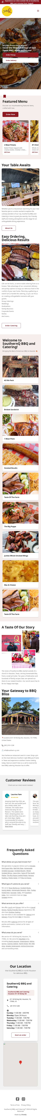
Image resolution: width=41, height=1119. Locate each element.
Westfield (22, 939)
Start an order (20, 1035)
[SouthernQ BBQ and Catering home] (7, 11)
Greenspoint (24, 941)
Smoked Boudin (20, 871)
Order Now (10, 114)
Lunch (10, 907)
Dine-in (21, 910)
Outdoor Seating (14, 912)
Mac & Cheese (26, 878)
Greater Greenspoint (13, 946)
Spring (4, 944)
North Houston (14, 941)
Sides (19, 893)
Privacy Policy (26, 1105)
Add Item (7, 152)
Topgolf (30, 3)
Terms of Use (15, 1105)
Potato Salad (13, 878)
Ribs (28, 890)
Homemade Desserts (19, 890)
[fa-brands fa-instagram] (23, 1099)
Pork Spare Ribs (7, 868)
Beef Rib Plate (18, 868)
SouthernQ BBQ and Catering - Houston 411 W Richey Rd (19, 993)
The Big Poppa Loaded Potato (17, 875)
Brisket (32, 866)
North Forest (23, 944)
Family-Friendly (12, 910)
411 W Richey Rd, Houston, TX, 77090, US (20, 1000)
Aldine (32, 941)
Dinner (18, 907)
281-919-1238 (15, 1006)
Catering (14, 922)
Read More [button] (9, 826)
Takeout (29, 915)
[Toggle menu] (38, 11)
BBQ (20, 917)
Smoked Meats (25, 888)
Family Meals (6, 890)
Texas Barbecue (14, 888)
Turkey (33, 890)
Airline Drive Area (27, 946)
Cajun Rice (16, 873)
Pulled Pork (6, 893)
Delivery (4, 917)
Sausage (13, 893)
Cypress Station (12, 944)
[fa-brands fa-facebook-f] (17, 1099)
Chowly (23, 1115)
